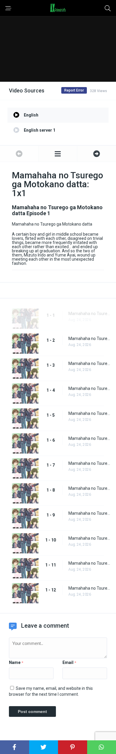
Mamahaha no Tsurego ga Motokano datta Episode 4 (89, 388)
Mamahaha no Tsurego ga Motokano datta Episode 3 (89, 363)
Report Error (74, 90)
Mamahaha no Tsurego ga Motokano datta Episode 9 (89, 513)
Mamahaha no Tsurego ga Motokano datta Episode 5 (89, 413)
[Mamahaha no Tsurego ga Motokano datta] (58, 154)
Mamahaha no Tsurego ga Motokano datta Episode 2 (89, 338)
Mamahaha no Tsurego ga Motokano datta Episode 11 (89, 563)
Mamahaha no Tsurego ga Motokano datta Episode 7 (89, 463)
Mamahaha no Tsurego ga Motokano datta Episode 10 (89, 538)
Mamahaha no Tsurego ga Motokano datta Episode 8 (89, 488)
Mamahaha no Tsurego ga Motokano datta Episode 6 (89, 438)
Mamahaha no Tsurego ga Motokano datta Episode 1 (89, 313)
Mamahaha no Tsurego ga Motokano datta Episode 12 (89, 588)
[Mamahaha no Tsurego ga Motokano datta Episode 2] (96, 154)
